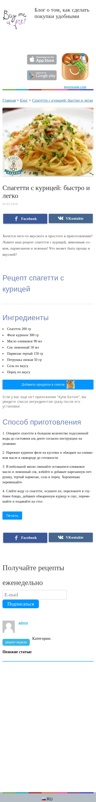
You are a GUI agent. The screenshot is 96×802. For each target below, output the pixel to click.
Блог (24, 100)
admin (23, 623)
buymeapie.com (75, 87)
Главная (9, 100)
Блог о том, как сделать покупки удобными (61, 13)
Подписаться (20, 603)
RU (50, 799)
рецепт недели (16, 642)
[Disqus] (48, 729)
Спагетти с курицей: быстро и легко (62, 100)
